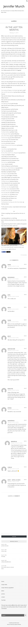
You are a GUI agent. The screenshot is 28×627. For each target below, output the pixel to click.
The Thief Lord (4, 173)
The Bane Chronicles (5, 190)
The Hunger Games (5, 188)
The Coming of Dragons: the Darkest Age (10, 90)
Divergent (3, 115)
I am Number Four (5, 194)
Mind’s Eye (3, 175)
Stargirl (3, 164)
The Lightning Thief (5, 103)
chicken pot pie (9, 247)
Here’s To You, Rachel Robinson (8, 168)
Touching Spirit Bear (5, 134)
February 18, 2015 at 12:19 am (13, 468)
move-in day (3, 551)
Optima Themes (17, 624)
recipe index (4, 584)
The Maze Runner (5, 181)
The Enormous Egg (5, 137)
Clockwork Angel (5, 139)
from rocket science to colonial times (7, 568)
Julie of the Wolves (5, 135)
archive (3, 594)
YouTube (3, 600)
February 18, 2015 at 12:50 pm (13, 390)
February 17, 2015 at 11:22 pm (13, 481)
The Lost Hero (4, 162)
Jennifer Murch (14, 6)
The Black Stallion (5, 132)
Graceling (3, 143)
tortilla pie (13, 249)
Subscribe (14, 536)
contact (3, 597)
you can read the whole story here (17, 62)
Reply (25, 264)
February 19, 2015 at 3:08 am (13, 278)
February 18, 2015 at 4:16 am (13, 409)
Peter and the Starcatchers (7, 92)
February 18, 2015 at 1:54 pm (13, 337)
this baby (3, 556)
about (2, 590)
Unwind (3, 120)
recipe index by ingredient (7, 587)
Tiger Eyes (3, 151)
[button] (27, 1)
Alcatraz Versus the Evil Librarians (8, 145)
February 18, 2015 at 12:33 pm (16, 443)
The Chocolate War (5, 192)
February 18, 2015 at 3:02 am (13, 422)
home (2, 581)
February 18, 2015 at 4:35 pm (13, 309)
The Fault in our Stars (6, 187)
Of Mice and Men (5, 185)
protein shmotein (4, 545)
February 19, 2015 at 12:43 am (13, 296)
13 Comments (24, 255)
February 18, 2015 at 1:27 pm (13, 350)
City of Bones (4, 149)
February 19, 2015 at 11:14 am (13, 266)
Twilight (3, 154)
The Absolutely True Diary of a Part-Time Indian (11, 202)
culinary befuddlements (6, 561)
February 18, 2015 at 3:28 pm (13, 321)
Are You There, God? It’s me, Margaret (9, 152)
